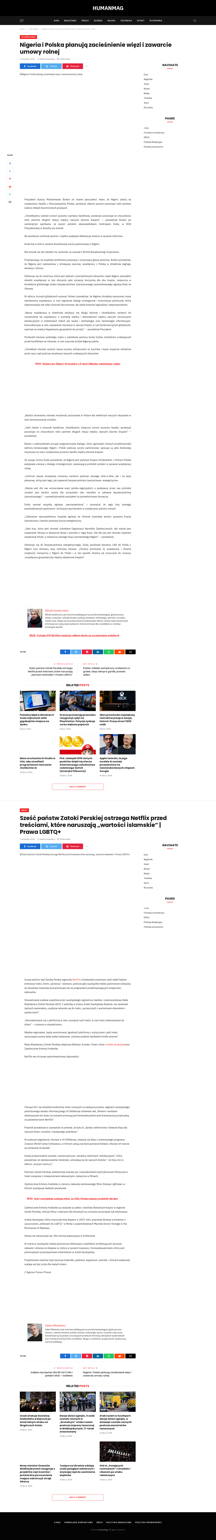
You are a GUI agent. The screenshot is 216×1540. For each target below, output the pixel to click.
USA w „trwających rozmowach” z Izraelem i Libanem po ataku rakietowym (115, 1470)
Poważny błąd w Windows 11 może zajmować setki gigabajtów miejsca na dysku (37, 719)
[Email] (10, 201)
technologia (28, 37)
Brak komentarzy (47, 59)
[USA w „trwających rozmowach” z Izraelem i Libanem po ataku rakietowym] (118, 1451)
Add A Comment (77, 786)
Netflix (76, 979)
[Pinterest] (10, 178)
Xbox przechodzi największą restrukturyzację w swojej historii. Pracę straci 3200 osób (117, 719)
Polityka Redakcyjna (153, 142)
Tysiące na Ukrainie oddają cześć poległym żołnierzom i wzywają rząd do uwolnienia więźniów (77, 1470)
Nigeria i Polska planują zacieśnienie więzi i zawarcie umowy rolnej (107, 1374)
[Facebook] (10, 163)
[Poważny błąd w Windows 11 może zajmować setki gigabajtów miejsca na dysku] (38, 701)
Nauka (111, 20)
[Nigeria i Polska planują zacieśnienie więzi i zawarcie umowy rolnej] (78, 111)
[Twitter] (10, 171)
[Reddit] (10, 186)
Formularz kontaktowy (154, 132)
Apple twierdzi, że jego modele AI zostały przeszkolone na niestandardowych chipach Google (117, 765)
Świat (85, 20)
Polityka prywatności (153, 146)
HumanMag (103, 1530)
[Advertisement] (77, 175)
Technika (126, 20)
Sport (141, 20)
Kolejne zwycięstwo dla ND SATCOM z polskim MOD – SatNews (52, 1374)
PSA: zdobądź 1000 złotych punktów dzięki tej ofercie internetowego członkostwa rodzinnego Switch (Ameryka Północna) (77, 765)
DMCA (146, 137)
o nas (146, 128)
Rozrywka (156, 20)
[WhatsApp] (10, 194)
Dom (56, 20)
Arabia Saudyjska (115, 1044)
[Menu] (22, 20)
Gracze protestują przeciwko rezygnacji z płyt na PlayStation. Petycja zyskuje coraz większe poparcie (78, 719)
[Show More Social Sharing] (87, 66)
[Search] (194, 20)
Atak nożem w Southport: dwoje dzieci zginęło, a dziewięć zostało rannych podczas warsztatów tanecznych (116, 1422)
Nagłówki (70, 20)
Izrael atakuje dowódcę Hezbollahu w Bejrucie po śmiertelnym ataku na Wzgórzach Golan (35, 1420)
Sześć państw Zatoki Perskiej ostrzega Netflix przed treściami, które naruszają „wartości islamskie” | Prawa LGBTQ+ (50, 671)
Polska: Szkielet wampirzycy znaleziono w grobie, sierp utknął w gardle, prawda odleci (106, 671)
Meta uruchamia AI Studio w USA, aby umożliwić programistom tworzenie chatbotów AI (37, 763)
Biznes (98, 20)
